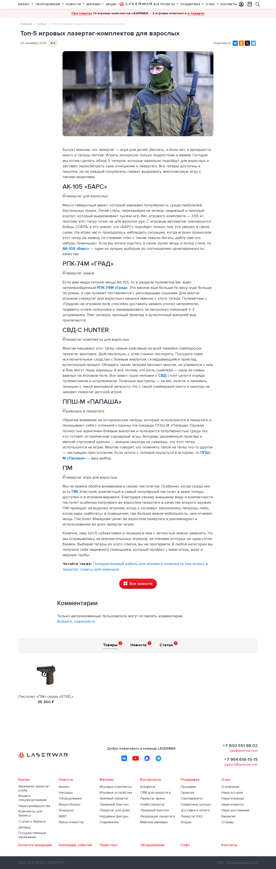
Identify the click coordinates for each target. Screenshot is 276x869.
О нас (210, 4)
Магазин (93, 4)
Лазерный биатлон (114, 805)
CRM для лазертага (155, 793)
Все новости (140, 583)
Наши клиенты (232, 805)
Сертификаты (191, 798)
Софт (185, 845)
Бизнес (24, 4)
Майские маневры (154, 822)
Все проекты (165, 4)
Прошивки (188, 787)
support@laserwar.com (241, 764)
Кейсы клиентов (71, 822)
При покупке (82, 13)
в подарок (196, 13)
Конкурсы (66, 810)
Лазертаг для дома (115, 810)
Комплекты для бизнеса (30, 813)
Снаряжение (109, 822)
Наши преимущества (34, 806)
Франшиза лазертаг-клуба (34, 788)
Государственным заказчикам (32, 835)
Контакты (229, 4)
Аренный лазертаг (114, 798)
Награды (66, 793)
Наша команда (232, 798)
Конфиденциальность (242, 862)
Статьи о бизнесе (32, 822)
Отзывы (227, 822)
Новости (74, 4)
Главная (26, 24)
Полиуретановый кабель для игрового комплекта (138, 563)
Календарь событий (75, 845)
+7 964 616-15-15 (241, 759)
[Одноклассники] (241, 43)
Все (53, 43)
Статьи (42, 24)
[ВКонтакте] (235, 43)
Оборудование (48, 4)
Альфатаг (148, 787)
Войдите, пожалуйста (76, 621)
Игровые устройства (116, 793)
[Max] (147, 758)
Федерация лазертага (157, 816)
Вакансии (228, 816)
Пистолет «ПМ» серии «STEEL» (45, 696)
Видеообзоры (69, 805)
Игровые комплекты (116, 787)
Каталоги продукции (35, 845)
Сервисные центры (196, 805)
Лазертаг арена (152, 798)
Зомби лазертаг (152, 805)
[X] (247, 43)
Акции (111, 4)
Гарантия (187, 793)
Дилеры (24, 827)
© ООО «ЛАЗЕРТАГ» (50, 862)
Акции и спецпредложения (32, 798)
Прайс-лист (109, 845)
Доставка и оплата (195, 810)
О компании (230, 787)
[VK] (124, 758)
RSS (220, 862)
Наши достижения (235, 810)
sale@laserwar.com (243, 751)
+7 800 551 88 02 (240, 745)
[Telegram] (253, 43)
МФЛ (62, 816)
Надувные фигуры (114, 816)
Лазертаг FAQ (191, 816)
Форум (186, 822)
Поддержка (190, 4)
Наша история (232, 793)
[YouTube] (135, 758)
